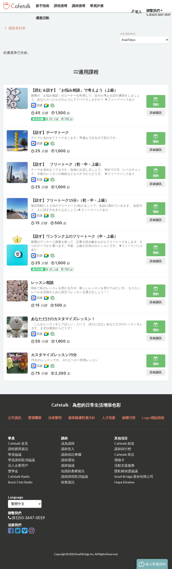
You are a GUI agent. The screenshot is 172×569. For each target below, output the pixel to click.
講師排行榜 (122, 449)
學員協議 (14, 454)
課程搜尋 (60, 6)
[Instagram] (31, 531)
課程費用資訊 (18, 449)
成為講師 (67, 443)
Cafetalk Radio (19, 476)
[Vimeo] (25, 531)
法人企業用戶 (18, 465)
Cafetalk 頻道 (124, 443)
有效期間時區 (128, 33)
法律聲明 (55, 418)
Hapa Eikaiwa (124, 482)
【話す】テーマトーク (50, 132)
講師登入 (67, 449)
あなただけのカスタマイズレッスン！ (63, 319)
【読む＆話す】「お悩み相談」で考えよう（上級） (74, 90)
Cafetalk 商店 (124, 454)
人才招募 (108, 418)
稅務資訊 (67, 482)
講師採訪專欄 (71, 454)
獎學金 (13, 471)
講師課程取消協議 (74, 476)
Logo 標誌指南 (153, 418)
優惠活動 (42, 18)
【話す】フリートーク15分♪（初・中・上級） (70, 200)
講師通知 (67, 460)
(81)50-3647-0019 (28, 517)
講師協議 (67, 465)
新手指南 (42, 6)
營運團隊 (35, 418)
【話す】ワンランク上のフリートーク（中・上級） (74, 236)
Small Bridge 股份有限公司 (133, 476)
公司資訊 (14, 418)
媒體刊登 (129, 418)
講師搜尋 (78, 6)
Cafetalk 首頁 (18, 443)
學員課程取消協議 (21, 460)
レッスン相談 (42, 282)
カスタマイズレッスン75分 (54, 355)
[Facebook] (11, 531)
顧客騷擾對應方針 (81, 418)
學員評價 (96, 6)
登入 (138, 12)
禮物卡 (119, 460)
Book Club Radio (20, 482)
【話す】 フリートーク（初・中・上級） (67, 164)
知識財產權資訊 (73, 471)
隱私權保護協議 (126, 471)
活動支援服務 (124, 465)
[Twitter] (18, 531)
